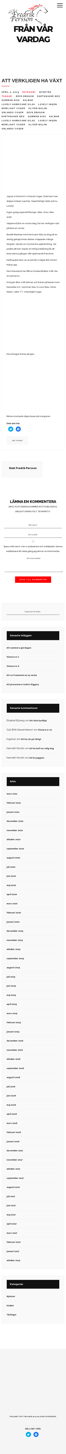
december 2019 (15, 931)
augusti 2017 (13, 1187)
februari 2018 (14, 1132)
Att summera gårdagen (19, 648)
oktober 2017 (13, 1169)
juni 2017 (11, 1205)
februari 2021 (14, 803)
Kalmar (28, 100)
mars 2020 (12, 904)
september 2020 (15, 849)
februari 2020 (14, 913)
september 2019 (15, 958)
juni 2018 (11, 1096)
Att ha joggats (36, 758)
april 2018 (12, 1114)
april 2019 (12, 1004)
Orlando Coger (13, 112)
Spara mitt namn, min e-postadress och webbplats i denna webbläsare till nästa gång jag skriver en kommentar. (33, 548)
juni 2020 (11, 876)
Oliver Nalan (37, 108)
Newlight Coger (13, 108)
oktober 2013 (13, 1260)
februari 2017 (14, 1242)
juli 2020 (11, 867)
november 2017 (15, 1160)
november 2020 (15, 830)
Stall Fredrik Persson (23, 468)
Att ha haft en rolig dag (41, 748)
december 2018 (15, 1041)
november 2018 (15, 1050)
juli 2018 (11, 1087)
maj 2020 (11, 885)
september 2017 (15, 1178)
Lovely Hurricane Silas (18, 104)
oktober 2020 (14, 839)
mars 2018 (12, 1123)
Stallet (10, 1306)
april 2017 (12, 1224)
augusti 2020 (13, 858)
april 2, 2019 (10, 92)
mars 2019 (12, 1013)
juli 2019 (11, 977)
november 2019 (15, 940)
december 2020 (15, 821)
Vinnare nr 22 (45, 730)
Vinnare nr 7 (13, 657)
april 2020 (12, 894)
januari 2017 (13, 1251)
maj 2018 (11, 1105)
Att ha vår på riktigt (31, 739)
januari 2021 (13, 812)
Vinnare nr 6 (13, 666)
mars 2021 (12, 794)
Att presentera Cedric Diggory (23, 684)
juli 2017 (11, 1196)
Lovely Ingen (47, 104)
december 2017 (15, 1151)
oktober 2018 (13, 1059)
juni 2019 (11, 986)
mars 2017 (12, 1233)
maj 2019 (11, 995)
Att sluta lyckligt (38, 721)
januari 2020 (13, 922)
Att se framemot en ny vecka (22, 675)
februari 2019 (14, 1022)
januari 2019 (13, 1032)
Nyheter (45, 92)
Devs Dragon (25, 96)
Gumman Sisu (11, 100)
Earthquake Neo (48, 96)
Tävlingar (11, 1315)
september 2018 (15, 1068)
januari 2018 (13, 1141)
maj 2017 (11, 1215)
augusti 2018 (13, 1077)
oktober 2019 (13, 949)
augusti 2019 (13, 968)
